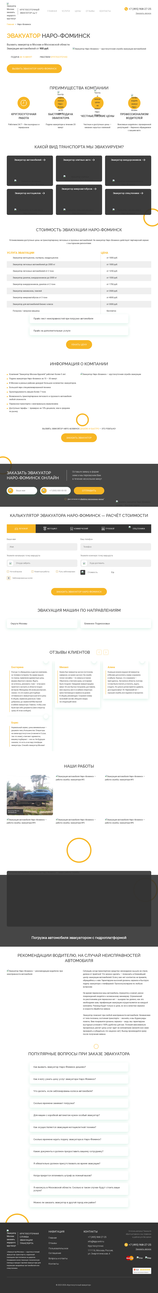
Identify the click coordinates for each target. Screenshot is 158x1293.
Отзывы (90, 11)
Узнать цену (79, 344)
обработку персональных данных (92, 499)
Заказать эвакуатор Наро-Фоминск (79, 591)
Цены (78, 11)
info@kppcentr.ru (96, 1241)
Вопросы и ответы (58, 1258)
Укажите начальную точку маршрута (23, 555)
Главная (52, 11)
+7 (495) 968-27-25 (140, 9)
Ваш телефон (86, 539)
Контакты (105, 11)
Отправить (89, 490)
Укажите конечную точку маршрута (96, 555)
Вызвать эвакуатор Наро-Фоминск (34, 68)
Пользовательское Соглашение (58, 1250)
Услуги (66, 11)
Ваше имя (11, 539)
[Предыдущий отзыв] (99, 652)
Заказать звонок (143, 13)
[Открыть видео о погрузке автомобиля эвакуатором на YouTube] (79, 899)
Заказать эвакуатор (79, 437)
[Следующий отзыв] (105, 652)
